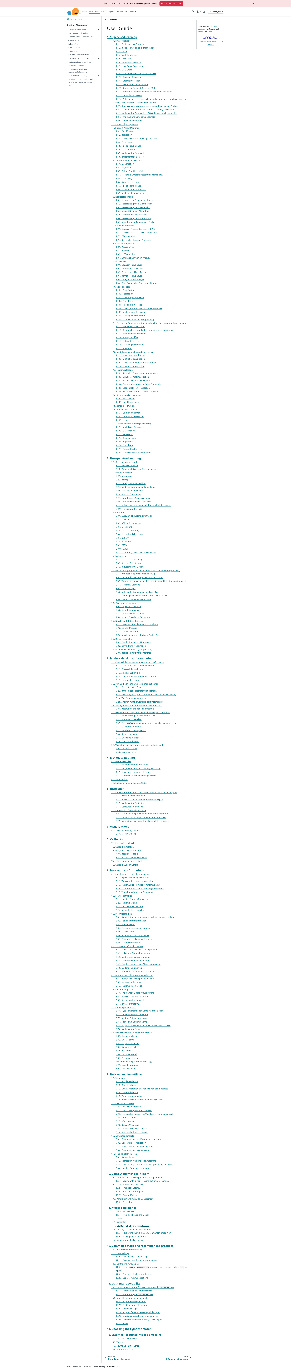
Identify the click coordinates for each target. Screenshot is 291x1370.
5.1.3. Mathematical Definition (130, 803)
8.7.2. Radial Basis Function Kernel (132, 1014)
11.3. (118, 1222)
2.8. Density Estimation (122, 639)
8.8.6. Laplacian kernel (126, 1054)
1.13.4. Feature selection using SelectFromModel (139, 384)
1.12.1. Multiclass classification (130, 355)
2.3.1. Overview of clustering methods (134, 515)
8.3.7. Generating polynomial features (134, 939)
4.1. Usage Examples (121, 761)
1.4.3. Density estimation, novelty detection (136, 138)
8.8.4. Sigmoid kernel (126, 1047)
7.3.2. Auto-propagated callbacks (131, 857)
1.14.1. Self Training (125, 398)
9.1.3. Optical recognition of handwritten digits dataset (142, 1088)
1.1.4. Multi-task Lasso (126, 55)
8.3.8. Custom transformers (128, 942)
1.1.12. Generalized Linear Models (132, 84)
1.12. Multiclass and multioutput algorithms (132, 352)
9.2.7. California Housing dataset (131, 1128)
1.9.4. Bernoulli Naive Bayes (129, 275)
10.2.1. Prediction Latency (128, 1187)
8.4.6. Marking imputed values (130, 967)
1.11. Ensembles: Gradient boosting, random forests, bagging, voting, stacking (148, 323)
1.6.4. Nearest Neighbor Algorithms (132, 211)
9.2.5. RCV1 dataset (125, 1121)
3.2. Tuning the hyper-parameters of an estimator (134, 683)
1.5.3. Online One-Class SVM (129, 171)
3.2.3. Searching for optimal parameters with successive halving (146, 694)
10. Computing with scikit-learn (80, 62)
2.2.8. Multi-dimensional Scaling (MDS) (134, 501)
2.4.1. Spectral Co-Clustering (129, 559)
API (102, 11)
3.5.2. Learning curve (126, 752)
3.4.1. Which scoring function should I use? (136, 715)
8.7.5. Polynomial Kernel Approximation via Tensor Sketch (143, 1025)
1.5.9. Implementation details (130, 193)
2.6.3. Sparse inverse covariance (131, 613)
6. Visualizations (74, 47)
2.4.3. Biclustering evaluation (129, 566)
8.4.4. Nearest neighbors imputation (133, 960)
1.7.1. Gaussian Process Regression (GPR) (135, 229)
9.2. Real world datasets (122, 1103)
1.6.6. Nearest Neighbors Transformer (133, 218)
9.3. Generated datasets (122, 1135)
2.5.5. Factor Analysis (125, 588)
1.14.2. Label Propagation (128, 402)
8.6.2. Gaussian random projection (132, 996)
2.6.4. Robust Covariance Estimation (133, 617)
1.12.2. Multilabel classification (130, 358)
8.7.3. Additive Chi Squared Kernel (132, 1018)
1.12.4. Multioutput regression (130, 366)
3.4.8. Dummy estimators (127, 741)
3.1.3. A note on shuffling (128, 672)
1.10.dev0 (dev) (215, 11)
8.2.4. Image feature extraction (130, 910)
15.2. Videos (117, 1342)
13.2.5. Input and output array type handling (137, 1316)
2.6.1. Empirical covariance (128, 606)
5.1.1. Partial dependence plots (130, 795)
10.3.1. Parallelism (124, 1202)
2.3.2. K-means (123, 519)
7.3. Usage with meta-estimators (126, 850)
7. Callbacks (73, 51)
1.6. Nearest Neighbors (122, 196)
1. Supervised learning (77, 29)
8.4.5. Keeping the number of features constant (138, 964)
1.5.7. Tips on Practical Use (128, 185)
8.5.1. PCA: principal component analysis (135, 978)
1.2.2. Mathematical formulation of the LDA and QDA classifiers (145, 109)
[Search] (193, 12)
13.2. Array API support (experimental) (129, 1298)
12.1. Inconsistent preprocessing (126, 1249)
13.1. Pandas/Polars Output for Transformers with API (142, 1287)
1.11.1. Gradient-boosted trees (130, 326)
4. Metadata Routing (76, 40)
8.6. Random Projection (122, 989)
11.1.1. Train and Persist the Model (132, 1214)
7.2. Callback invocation (122, 846)
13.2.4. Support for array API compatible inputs (138, 1312)
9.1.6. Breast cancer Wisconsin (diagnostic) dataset (139, 1099)
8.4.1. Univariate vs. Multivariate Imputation (136, 949)
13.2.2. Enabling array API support (132, 1305)
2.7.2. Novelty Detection (127, 628)
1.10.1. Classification (125, 290)
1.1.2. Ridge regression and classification (135, 47)
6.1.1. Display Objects (126, 833)
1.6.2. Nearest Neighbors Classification (134, 203)
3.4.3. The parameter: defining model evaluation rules (146, 723)
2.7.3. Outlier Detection (127, 631)
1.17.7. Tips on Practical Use (129, 449)
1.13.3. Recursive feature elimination (133, 380)
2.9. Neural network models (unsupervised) (131, 649)
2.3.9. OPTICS (122, 545)
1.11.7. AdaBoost (124, 348)
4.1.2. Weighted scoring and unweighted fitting (138, 768)
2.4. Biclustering (119, 556)
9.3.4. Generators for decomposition (133, 1150)
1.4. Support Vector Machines (125, 128)
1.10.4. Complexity (124, 301)
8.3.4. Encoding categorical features (133, 928)
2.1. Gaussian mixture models (125, 462)
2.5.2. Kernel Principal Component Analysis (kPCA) (139, 577)
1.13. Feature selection (122, 370)
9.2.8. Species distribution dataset (132, 1132)
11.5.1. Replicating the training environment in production (143, 1232)
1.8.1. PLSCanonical (125, 247)
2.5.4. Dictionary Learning (128, 584)
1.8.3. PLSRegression (125, 254)
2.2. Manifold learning (121, 472)
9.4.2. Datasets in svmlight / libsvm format (136, 1160)
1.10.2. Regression (124, 293)
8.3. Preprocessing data (122, 913)
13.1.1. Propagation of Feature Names (134, 1290)
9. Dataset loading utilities (78, 58)
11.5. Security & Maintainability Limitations (131, 1229)
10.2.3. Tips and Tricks (126, 1195)
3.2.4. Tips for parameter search (131, 698)
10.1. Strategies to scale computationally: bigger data (136, 1177)
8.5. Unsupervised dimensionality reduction (132, 975)
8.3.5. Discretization (125, 931)
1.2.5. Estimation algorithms (129, 120)
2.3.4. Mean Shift (124, 526)
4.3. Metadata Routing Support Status (129, 783)
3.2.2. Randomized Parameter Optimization (136, 690)
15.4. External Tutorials (122, 1349)
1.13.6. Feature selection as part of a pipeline (137, 391)
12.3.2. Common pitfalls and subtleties (134, 1274)
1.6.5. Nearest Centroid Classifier (131, 214)
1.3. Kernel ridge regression (124, 124)
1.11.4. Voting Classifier (127, 337)
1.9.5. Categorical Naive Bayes (130, 279)
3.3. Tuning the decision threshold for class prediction (136, 705)
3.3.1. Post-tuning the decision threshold (135, 708)
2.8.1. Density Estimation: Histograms (133, 642)
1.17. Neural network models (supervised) (131, 423)
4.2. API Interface (119, 779)
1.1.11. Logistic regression (128, 80)
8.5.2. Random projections (128, 982)
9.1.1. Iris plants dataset (127, 1081)
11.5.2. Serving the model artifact (131, 1236)
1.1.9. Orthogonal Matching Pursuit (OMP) (136, 73)
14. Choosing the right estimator (81, 79)
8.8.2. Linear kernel (125, 1039)
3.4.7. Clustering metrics (127, 737)
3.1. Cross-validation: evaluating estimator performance (137, 662)
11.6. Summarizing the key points (127, 1240)
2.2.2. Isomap (122, 479)
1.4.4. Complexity (124, 142)
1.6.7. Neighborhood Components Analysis (136, 222)
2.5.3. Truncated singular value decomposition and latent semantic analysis (151, 581)
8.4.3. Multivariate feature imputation (133, 957)
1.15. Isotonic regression (123, 405)
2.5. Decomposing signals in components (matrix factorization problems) (145, 570)
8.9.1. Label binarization (127, 1065)
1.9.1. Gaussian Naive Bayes (129, 264)
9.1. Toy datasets (119, 1078)
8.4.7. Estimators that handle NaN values (135, 971)
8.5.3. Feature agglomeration (129, 985)
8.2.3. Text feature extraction (129, 906)
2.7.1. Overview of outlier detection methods (137, 624)
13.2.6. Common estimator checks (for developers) (139, 1319)
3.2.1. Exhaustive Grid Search (129, 687)
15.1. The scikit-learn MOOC (124, 1338)
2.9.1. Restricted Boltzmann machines (133, 652)
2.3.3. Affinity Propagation (128, 523)
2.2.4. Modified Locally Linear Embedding (135, 487)
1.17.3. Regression (124, 434)
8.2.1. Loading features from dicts (132, 899)
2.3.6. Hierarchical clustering (129, 534)
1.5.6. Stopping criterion (127, 182)
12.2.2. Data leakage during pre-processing (136, 1260)
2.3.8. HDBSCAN (123, 541)
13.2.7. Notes (122, 1323)
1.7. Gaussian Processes (122, 225)
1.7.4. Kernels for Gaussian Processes (133, 240)
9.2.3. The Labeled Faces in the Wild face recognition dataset (144, 1114)
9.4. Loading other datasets (124, 1153)
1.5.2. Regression (124, 167)
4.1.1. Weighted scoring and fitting (132, 764)
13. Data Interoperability (77, 75)
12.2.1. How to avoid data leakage (132, 1256)
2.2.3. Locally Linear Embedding (131, 483)
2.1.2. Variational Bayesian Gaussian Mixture (137, 469)
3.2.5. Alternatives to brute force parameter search (139, 701)
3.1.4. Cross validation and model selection (136, 676)
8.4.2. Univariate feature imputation (133, 953)
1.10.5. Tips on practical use (129, 304)
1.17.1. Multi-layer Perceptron (130, 427)
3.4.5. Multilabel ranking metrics (131, 730)
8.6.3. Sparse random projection (131, 1000)
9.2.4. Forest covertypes (127, 1117)
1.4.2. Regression (124, 134)
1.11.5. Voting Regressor (127, 341)
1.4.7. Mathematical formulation (131, 153)
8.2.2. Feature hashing (126, 902)
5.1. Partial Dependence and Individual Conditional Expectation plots (144, 792)
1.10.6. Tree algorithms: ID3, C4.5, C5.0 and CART (139, 308)
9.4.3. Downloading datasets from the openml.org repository (144, 1164)
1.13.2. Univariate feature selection (132, 376)
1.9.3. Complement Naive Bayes (131, 272)
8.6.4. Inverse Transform (127, 1003)
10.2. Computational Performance (127, 1184)
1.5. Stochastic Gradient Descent (126, 160)
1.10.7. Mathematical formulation (131, 312)
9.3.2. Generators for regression (131, 1142)
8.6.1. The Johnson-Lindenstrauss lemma (135, 992)
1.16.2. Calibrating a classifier (130, 416)
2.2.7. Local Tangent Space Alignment (133, 498)
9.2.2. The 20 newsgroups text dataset (134, 1110)
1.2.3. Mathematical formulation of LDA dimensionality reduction (146, 113)
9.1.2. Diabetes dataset (126, 1085)
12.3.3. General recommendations (132, 1277)
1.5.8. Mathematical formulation (131, 189)
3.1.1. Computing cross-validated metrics (135, 665)
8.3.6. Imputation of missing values (132, 935)
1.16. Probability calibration (124, 409)
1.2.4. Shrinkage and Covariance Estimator (136, 116)
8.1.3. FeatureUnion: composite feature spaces (138, 884)
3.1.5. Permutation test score (129, 680)
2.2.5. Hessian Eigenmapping (129, 490)
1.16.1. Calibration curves (128, 412)
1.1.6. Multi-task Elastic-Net (128, 62)
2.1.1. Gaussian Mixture (127, 465)
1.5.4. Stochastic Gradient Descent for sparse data (139, 174)
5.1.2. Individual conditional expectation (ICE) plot (139, 799)
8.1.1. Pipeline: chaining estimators (132, 877)
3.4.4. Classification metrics (128, 726)
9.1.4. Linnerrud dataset (127, 1092)
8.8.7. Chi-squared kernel (127, 1058)
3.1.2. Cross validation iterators (130, 669)
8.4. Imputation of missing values (127, 946)
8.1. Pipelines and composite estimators (130, 874)
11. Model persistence (76, 66)
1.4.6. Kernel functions (126, 149)
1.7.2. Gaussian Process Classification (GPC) (136, 232)
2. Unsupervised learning (78, 33)
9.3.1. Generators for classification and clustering (139, 1139)
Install (85, 11)
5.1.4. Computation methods (129, 806)
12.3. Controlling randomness (125, 1263)
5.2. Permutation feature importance (128, 810)
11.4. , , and (130, 1226)
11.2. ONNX (116, 1218)
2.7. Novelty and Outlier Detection (127, 621)
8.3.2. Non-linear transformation (131, 920)
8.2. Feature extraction (122, 895)
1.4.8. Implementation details (130, 156)
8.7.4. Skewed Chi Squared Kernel (132, 1021)
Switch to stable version (171, 3)
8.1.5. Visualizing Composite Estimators (134, 892)
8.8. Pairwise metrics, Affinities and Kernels (131, 1032)
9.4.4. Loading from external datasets (133, 1168)
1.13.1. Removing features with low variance (137, 373)
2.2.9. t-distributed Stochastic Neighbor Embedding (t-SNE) (143, 505)
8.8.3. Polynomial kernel (127, 1043)
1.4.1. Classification (125, 131)
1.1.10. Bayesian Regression (129, 77)
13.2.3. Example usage (126, 1308)
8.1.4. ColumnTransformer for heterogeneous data (140, 888)
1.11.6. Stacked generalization (130, 344)
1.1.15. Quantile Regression (129, 95)
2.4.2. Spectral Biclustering (128, 563)
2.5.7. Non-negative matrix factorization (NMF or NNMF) (142, 595)
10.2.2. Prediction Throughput (130, 1191)
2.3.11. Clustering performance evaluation (136, 552)
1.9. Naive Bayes (119, 261)
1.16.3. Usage (122, 420)
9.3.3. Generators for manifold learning (134, 1146)
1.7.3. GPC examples (125, 236)
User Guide (94, 11)
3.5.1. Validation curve (126, 748)
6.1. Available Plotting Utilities (125, 830)
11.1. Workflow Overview (123, 1211)
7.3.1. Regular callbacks (127, 853)
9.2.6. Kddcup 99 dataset (127, 1125)
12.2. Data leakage (120, 1253)
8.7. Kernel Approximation (123, 1007)
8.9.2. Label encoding (126, 1068)
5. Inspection (73, 44)
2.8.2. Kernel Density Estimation (131, 645)
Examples (109, 11)
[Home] (105, 19)
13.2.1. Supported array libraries (131, 1301)
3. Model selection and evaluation (81, 37)
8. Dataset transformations (78, 55)
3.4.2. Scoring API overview (129, 719)
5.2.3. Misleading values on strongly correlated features (142, 821)
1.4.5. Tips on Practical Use (128, 145)
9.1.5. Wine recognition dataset (130, 1096)
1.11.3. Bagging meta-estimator (131, 333)
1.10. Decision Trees (120, 286)
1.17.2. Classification (125, 430)
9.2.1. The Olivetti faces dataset (130, 1106)
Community (120, 11)
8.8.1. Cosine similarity (126, 1036)
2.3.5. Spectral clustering (127, 530)
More (132, 11)
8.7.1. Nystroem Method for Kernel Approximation (139, 1010)
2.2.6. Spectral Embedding (128, 494)
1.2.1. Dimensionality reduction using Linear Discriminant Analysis (147, 106)
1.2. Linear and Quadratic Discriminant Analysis (133, 102)
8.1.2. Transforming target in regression (134, 881)
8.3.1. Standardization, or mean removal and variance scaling (145, 917)
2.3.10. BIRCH (122, 548)
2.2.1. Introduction (124, 476)
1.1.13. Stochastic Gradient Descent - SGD (135, 88)
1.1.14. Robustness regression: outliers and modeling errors (144, 91)
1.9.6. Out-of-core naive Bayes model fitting (136, 283)
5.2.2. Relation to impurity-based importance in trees (141, 817)
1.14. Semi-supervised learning (126, 395)
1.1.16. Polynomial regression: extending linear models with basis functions (151, 99)
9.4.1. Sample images (126, 1157)
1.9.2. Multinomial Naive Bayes (130, 268)
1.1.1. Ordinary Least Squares (130, 44)
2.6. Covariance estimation (123, 603)
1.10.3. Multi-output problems (130, 297)
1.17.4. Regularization (126, 438)
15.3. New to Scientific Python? (125, 1345)
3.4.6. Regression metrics (127, 734)
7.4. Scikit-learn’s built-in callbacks (127, 861)
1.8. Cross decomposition (123, 243)
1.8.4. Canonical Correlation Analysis (133, 257)
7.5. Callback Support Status (124, 864)
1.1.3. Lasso (121, 51)
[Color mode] (198, 12)
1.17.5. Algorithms (124, 441)
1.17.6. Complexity (124, 445)
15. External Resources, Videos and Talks (81, 84)
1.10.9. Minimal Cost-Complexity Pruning (135, 319)
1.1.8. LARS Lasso (124, 69)
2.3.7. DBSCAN (122, 537)
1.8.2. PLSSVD (122, 250)
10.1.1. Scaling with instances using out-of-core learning (142, 1180)
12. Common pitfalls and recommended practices (77, 70)
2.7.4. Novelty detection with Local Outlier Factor (139, 635)
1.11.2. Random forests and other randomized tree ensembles (145, 330)
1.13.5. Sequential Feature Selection (133, 387)
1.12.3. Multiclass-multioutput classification (136, 362)
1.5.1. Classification (125, 163)
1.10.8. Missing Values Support (130, 315)
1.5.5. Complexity (124, 178)
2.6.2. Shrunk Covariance (127, 610)
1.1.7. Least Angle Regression (129, 66)
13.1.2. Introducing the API (134, 1294)
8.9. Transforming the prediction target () (131, 1061)
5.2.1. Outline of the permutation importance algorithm (142, 813)
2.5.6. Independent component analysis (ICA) (137, 592)
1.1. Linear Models (120, 40)
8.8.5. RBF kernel (124, 1050)
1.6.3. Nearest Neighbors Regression (133, 207)
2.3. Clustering (118, 512)
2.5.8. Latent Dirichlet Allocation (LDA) (133, 599)
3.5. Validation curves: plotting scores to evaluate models (138, 745)
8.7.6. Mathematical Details (128, 1029)
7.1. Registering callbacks (123, 843)
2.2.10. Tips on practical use (129, 509)
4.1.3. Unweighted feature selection (132, 772)
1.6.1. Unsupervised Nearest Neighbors (134, 200)
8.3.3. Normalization (125, 924)
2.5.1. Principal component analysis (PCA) (135, 573)
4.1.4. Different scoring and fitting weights (136, 775)
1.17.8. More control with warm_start (133, 452)
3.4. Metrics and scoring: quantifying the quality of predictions (140, 712)
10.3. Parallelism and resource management (132, 1198)
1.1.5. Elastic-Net (123, 58)
